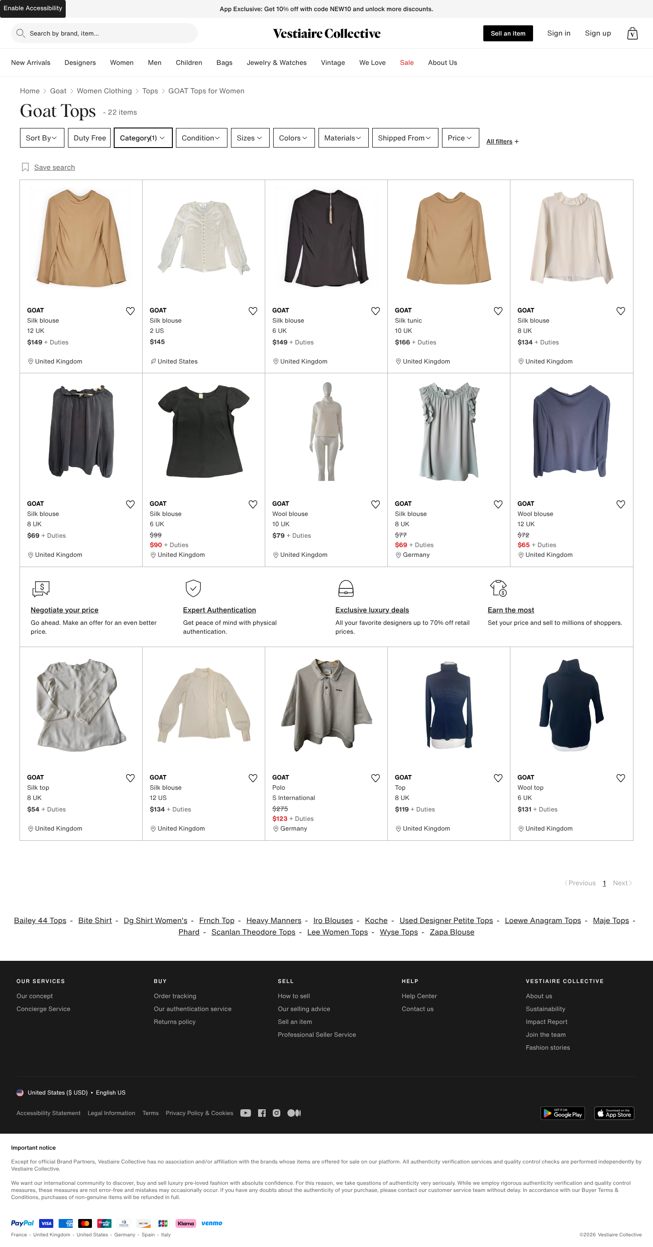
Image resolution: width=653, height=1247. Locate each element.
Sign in (559, 33)
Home (30, 90)
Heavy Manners (274, 920)
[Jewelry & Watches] (313, 62)
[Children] (209, 62)
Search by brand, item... (64, 33)
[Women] (140, 62)
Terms (150, 1113)
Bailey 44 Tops (40, 920)
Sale (407, 63)
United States (92, 1234)
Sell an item (508, 33)
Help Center (419, 996)
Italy (166, 1234)
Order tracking (175, 996)
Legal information (111, 1113)
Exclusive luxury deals (372, 609)
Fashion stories (548, 1047)
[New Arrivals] (57, 62)
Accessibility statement (48, 1113)
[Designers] (103, 62)
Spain (148, 1234)
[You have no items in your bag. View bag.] (632, 33)
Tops (150, 90)
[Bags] (239, 62)
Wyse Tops (399, 932)
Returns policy (174, 1022)
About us (539, 996)
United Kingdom (52, 1234)
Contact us (418, 1009)
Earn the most (511, 609)
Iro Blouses (333, 920)
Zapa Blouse (452, 932)
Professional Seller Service (317, 1034)
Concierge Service (43, 1009)
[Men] (168, 62)
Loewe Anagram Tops (543, 920)
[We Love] (393, 62)
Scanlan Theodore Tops (253, 932)
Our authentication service (192, 1009)
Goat (58, 90)
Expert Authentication (219, 609)
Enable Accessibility (33, 8)
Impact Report (547, 1022)
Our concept (34, 996)
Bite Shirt (95, 920)
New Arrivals (30, 63)
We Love (372, 63)
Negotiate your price (65, 609)
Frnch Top (217, 920)
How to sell (294, 996)
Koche (376, 920)
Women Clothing (104, 90)
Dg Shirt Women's (155, 920)
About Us (442, 63)
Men (155, 63)
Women (122, 63)
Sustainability (545, 1009)
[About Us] (464, 62)
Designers (80, 63)
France (19, 1234)
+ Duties (56, 342)
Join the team (546, 1034)
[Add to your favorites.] (130, 311)
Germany (124, 1234)
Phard (189, 932)
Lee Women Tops (337, 932)
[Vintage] (352, 62)
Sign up (598, 33)
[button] (632, 33)
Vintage (333, 63)
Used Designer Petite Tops (446, 920)
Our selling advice (304, 1009)
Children (189, 63)
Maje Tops (611, 920)
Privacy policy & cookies (199, 1113)
